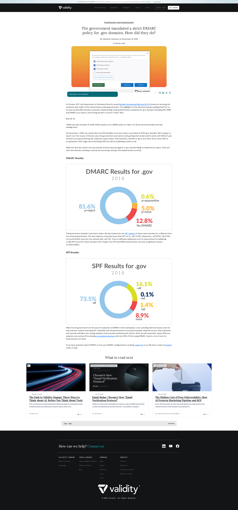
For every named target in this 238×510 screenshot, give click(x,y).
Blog (80, 469)
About (148, 7)
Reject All (127, 85)
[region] (119, 71)
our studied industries (105, 336)
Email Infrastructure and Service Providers (103, 366)
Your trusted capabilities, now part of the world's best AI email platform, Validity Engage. (119, 2)
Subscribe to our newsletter (78, 94)
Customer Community (127, 469)
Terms (101, 474)
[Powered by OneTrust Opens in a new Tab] (142, 90)
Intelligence (126, 7)
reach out (139, 345)
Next (70, 423)
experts (168, 345)
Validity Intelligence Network (87, 461)
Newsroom (103, 469)
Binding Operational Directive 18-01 (134, 104)
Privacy (102, 478)
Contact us (123, 461)
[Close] (148, 53)
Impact (138, 7)
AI (28, 366)
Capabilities (114, 7)
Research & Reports (85, 465)
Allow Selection (98, 85)
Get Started (173, 8)
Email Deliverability (159, 366)
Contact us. (96, 446)
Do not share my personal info (104, 77)
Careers (102, 465)
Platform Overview (100, 7)
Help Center (123, 465)
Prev (65, 423)
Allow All (140, 85)
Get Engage (62, 465)
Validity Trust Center (126, 474)
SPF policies (130, 233)
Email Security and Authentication (119, 22)
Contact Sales (161, 8)
